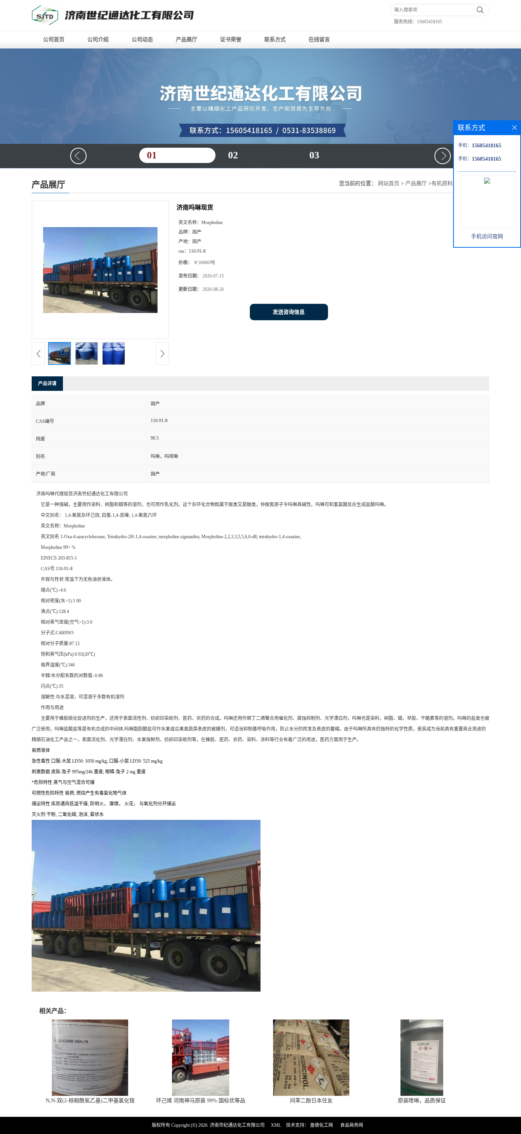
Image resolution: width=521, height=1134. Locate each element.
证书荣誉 (230, 39)
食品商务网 (351, 1125)
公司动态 (142, 39)
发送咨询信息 (289, 312)
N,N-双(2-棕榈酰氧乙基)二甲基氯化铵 (90, 1100)
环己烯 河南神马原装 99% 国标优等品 (200, 1100)
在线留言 (319, 39)
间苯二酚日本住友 (311, 1100)
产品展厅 (186, 39)
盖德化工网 (321, 1125)
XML (276, 1125)
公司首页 (53, 39)
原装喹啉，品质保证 (422, 1100)
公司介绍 (98, 39)
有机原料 (442, 183)
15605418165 (429, 21)
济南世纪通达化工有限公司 (237, 1125)
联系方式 (275, 39)
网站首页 (388, 183)
